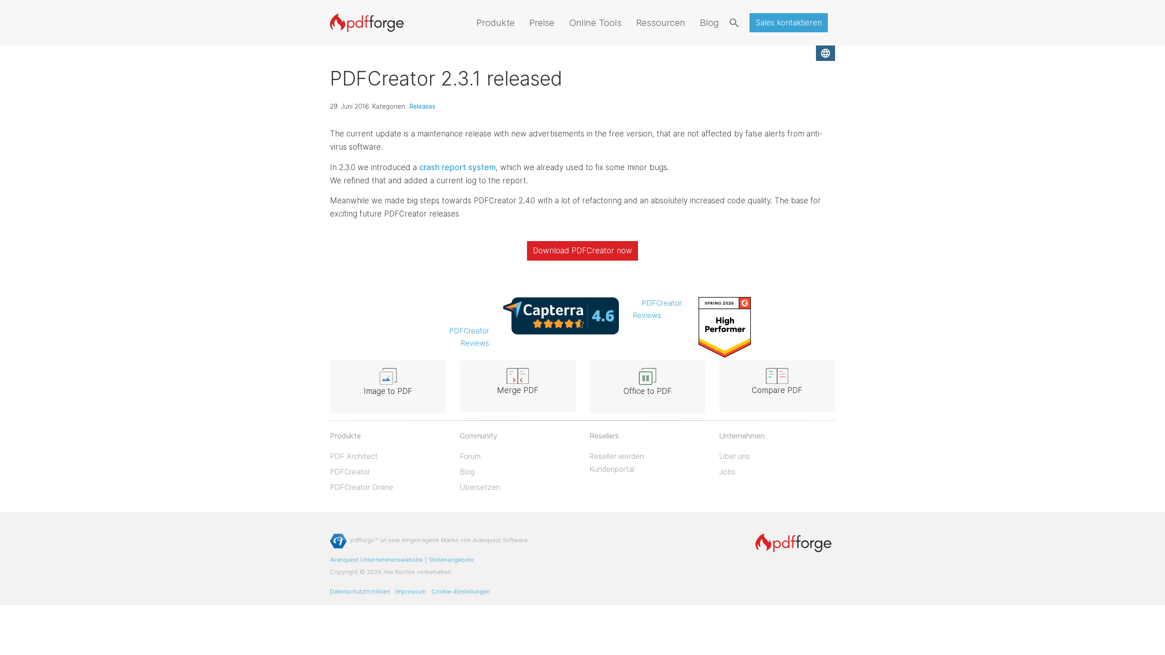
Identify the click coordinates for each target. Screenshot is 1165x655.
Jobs (727, 471)
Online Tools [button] (595, 22)
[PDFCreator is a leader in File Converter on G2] (725, 326)
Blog (467, 471)
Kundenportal (611, 469)
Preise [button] (541, 22)
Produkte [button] (495, 22)
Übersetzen (480, 487)
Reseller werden (616, 456)
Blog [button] (709, 22)
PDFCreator (350, 471)
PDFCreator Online (361, 487)
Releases (423, 106)
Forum (470, 456)
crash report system (457, 167)
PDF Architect (354, 456)
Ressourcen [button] (660, 22)
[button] (825, 53)
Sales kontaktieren (788, 22)
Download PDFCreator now (582, 250)
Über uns (734, 456)
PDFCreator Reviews (469, 337)
